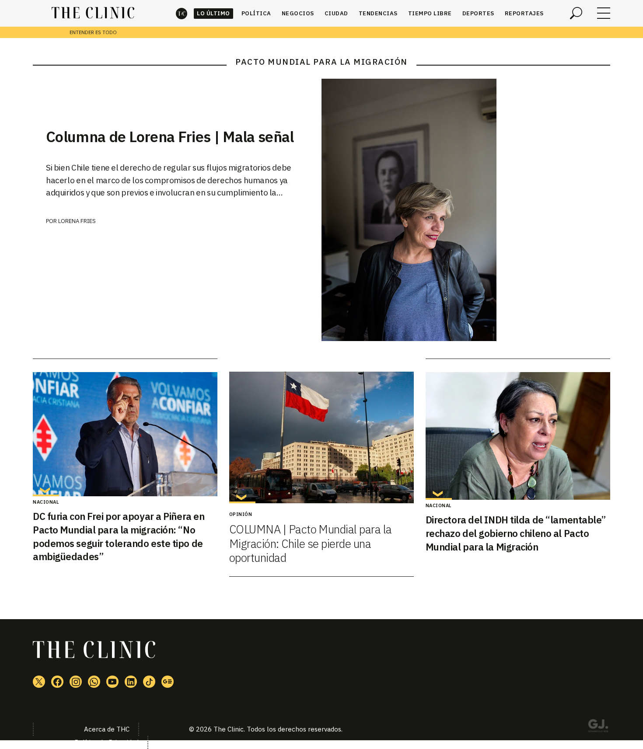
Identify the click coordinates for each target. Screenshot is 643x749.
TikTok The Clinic (149, 682)
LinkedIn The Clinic (131, 682)
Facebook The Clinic (57, 682)
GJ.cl (598, 727)
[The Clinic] (93, 13)
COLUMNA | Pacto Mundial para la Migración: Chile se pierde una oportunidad (310, 543)
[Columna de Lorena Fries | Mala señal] (466, 210)
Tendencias (378, 13)
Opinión (240, 514)
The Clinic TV (112, 682)
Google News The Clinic (167, 682)
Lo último (213, 13)
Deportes (478, 13)
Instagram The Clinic (76, 682)
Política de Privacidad (106, 742)
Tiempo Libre (430, 13)
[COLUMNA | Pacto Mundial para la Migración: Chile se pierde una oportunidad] (321, 437)
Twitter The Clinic (39, 682)
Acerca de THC (106, 729)
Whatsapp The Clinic (94, 682)
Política (256, 13)
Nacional (46, 502)
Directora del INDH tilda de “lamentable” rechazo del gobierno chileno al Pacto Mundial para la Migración (516, 533)
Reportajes (524, 13)
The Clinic (181, 13)
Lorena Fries (77, 221)
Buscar (576, 13)
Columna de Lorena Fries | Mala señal (170, 136)
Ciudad (336, 13)
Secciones (603, 13)
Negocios (298, 13)
